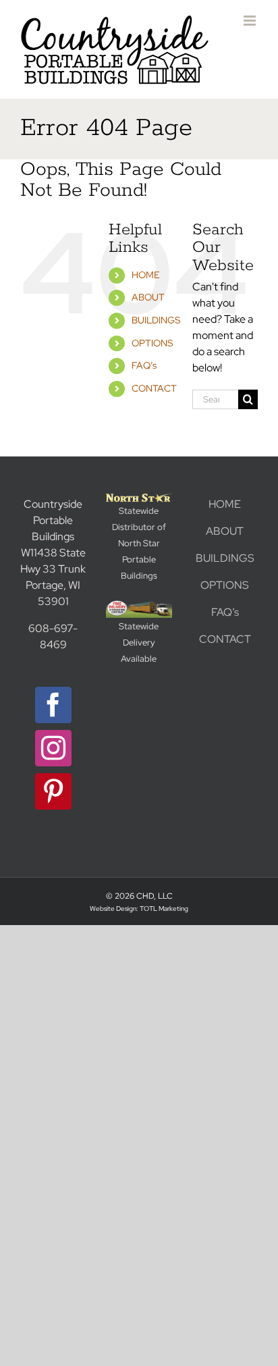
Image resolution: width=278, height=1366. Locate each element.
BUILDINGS (156, 320)
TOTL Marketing (164, 908)
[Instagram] (53, 748)
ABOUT (148, 297)
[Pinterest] (53, 791)
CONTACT (154, 388)
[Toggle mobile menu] (251, 21)
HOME (146, 275)
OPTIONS (152, 343)
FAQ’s (144, 365)
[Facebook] (53, 705)
